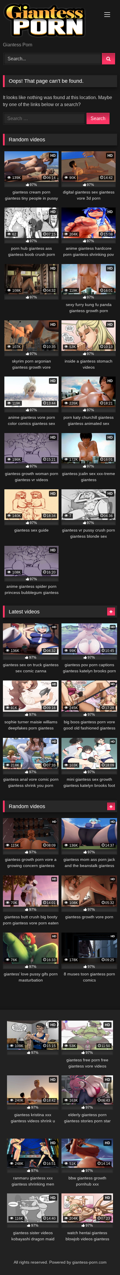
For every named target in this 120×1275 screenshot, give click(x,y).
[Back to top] (102, 1257)
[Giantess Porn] (49, 21)
